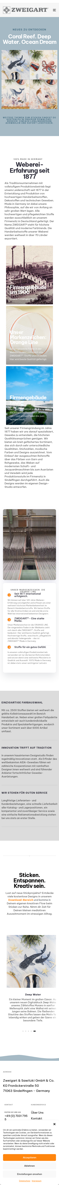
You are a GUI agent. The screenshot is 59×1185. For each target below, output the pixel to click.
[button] (54, 1124)
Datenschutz (24, 1181)
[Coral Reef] (15, 94)
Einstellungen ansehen (29, 1174)
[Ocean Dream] (43, 64)
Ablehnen (29, 1165)
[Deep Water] (15, 64)
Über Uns (37, 1112)
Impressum (36, 1181)
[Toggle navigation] (47, 10)
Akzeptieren (29, 1157)
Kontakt (36, 1118)
